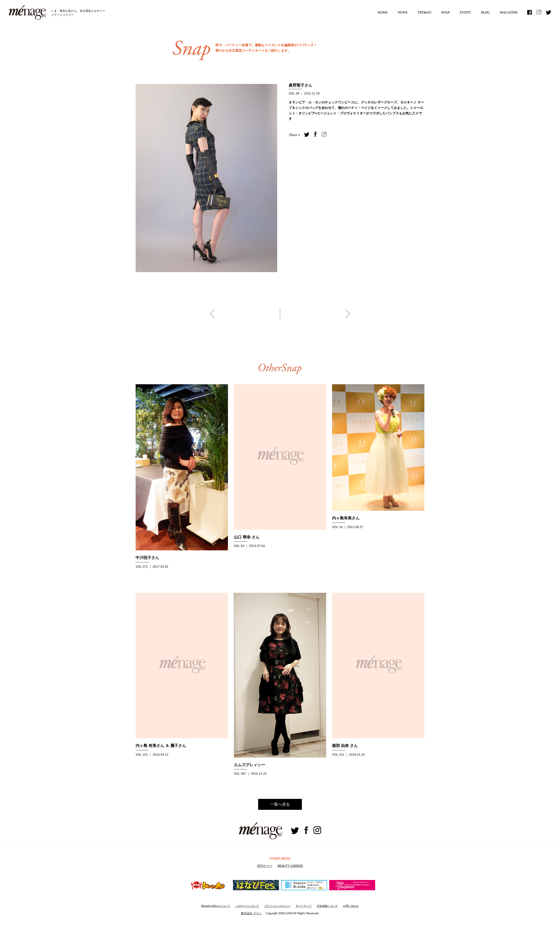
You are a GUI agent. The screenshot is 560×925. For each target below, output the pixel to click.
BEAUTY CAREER (290, 866)
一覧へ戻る (280, 804)
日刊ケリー (264, 866)
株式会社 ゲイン (251, 913)
